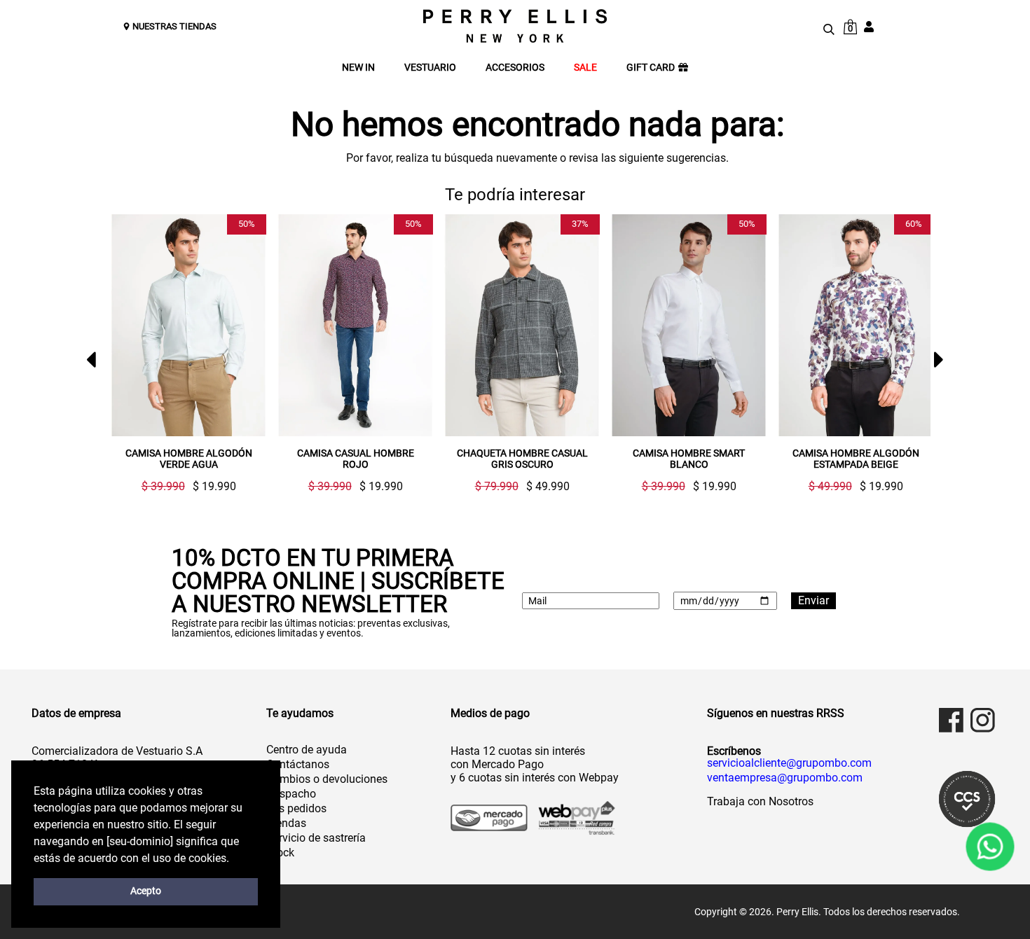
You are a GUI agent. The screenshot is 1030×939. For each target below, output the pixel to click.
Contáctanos (297, 764)
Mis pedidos (296, 808)
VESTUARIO (430, 67)
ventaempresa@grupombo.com (785, 778)
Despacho (291, 793)
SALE (585, 67)
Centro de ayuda (306, 749)
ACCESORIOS (515, 67)
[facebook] (951, 720)
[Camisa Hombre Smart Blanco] (689, 325)
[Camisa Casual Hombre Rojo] (355, 325)
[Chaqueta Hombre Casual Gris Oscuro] (522, 325)
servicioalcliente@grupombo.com (789, 763)
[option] (182, 353)
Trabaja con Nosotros (760, 801)
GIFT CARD (650, 67)
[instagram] (982, 720)
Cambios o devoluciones (326, 779)
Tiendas (286, 823)
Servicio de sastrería (316, 837)
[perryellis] (515, 26)
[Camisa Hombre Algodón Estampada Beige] (855, 325)
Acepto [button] (145, 891)
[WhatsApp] (989, 846)
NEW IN (358, 67)
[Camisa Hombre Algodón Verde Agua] (188, 325)
